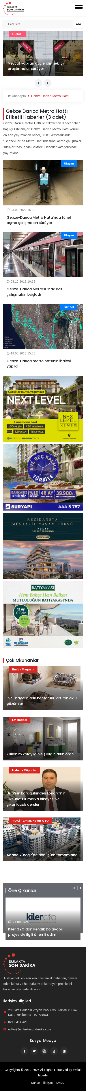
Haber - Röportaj (24, 770)
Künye (35, 1083)
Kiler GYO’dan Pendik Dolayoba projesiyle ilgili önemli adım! (35, 932)
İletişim (48, 1083)
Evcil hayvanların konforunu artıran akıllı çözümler (42, 701)
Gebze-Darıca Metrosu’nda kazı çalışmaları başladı (35, 292)
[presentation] (38, 83)
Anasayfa (18, 96)
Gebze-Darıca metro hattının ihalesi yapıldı (39, 363)
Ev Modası (19, 720)
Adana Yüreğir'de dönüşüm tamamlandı (43, 854)
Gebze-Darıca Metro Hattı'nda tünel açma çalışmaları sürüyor (39, 220)
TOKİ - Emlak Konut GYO (30, 820)
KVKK (60, 1083)
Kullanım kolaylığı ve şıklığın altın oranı (41, 754)
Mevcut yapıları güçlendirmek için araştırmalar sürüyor (36, 66)
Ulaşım (69, 163)
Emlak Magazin (23, 669)
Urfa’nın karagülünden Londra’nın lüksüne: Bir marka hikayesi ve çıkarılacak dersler (36, 799)
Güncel (17, 34)
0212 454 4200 (18, 1022)
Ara (78, 24)
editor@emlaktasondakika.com (29, 1029)
